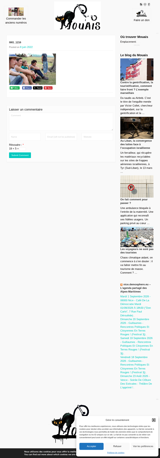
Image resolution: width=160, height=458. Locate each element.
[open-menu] (157, 33)
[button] (153, 420)
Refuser (117, 446)
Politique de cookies (115, 453)
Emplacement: (128, 41)
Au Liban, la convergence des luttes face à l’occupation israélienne (136, 144)
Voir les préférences (143, 446)
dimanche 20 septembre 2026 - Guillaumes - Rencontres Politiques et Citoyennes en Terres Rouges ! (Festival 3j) (134, 327)
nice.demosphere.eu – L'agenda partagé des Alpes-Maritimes (135, 288)
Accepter (91, 446)
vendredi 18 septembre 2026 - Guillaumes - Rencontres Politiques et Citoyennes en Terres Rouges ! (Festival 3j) (134, 365)
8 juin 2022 (26, 47)
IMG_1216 (15, 42)
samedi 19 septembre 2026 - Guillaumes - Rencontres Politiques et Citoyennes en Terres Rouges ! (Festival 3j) (136, 346)
